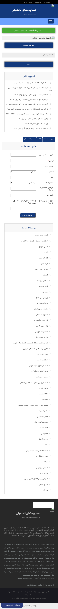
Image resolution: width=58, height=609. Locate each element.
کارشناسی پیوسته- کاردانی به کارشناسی (34, 241)
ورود (28, 64)
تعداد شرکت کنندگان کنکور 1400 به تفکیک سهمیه (30, 83)
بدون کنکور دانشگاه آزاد (39, 371)
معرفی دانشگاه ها (42, 456)
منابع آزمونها (43, 411)
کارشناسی (44, 462)
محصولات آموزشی (29, 139)
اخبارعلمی (44, 433)
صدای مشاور (43, 484)
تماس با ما (28, 2)
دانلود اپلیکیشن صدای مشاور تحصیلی (28, 30)
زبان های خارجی (42, 326)
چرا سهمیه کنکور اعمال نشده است (36, 124)
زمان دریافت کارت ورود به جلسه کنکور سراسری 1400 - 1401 (27, 114)
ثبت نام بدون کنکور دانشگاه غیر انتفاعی (34, 382)
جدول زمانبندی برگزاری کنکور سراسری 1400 (33, 119)
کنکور (46, 252)
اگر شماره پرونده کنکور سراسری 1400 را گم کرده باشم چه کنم (27, 104)
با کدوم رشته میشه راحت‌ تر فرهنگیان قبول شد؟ (31, 128)
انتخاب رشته (43, 258)
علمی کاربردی (43, 246)
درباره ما (47, 2)
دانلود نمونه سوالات (41, 337)
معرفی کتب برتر (42, 354)
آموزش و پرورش (42, 467)
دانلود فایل (44, 473)
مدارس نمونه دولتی (41, 269)
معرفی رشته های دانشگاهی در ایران (35, 348)
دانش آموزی (43, 388)
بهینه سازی (32, 598)
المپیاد (45, 275)
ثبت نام (45, 55)
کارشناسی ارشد (42, 360)
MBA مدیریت (43, 394)
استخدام (46, 139)
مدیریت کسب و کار (41, 422)
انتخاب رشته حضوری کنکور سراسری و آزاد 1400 (31, 95)
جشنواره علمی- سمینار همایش (37, 450)
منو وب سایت (28, 45)
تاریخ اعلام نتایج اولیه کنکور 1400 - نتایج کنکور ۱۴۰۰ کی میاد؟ (30, 89)
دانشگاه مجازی (42, 303)
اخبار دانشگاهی (42, 416)
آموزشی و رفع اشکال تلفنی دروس (36, 479)
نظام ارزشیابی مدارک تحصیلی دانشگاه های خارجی (30, 343)
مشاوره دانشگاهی (41, 314)
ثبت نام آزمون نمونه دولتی (38, 365)
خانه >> (51, 55)
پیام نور (45, 292)
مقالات (39, 139)
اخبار (52, 139)
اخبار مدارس (43, 286)
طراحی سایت (41, 598)
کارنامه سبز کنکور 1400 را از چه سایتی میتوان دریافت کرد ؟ (27, 109)
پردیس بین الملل (42, 297)
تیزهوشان (44, 263)
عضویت (38, 2)
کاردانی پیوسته (42, 280)
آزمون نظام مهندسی (41, 235)
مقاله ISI (45, 399)
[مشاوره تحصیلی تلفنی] (53, 6)
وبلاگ (46, 490)
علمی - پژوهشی (42, 377)
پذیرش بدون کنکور (41, 309)
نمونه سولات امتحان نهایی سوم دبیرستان (33, 405)
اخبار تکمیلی (43, 428)
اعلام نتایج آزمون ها (41, 320)
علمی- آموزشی (43, 439)
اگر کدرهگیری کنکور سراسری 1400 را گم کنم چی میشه (29, 99)
